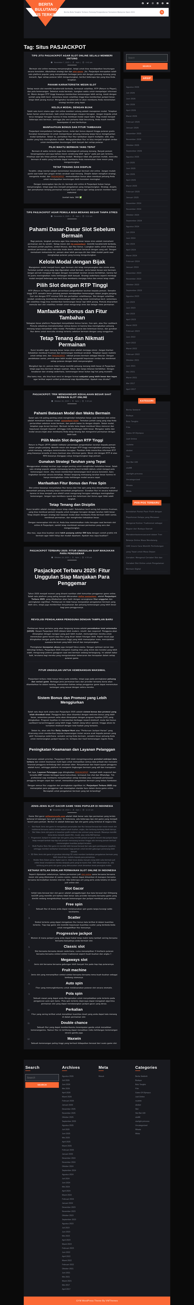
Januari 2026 (132, 128)
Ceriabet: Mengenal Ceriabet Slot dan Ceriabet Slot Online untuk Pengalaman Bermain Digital (145, 563)
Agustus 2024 (132, 226)
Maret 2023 (131, 325)
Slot (128, 456)
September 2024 (134, 221)
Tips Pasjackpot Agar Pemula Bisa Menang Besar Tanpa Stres (72, 212)
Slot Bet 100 (132, 462)
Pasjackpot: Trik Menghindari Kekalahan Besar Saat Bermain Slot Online (72, 396)
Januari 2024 (132, 267)
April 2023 (131, 319)
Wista (128, 491)
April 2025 (131, 180)
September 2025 (134, 151)
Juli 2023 (130, 302)
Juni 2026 (131, 99)
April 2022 (131, 343)
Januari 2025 (132, 197)
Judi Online (131, 439)
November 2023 (133, 279)
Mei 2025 (130, 174)
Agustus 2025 (132, 157)
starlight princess (134, 474)
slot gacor (78, 71)
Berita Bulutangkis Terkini (46, 9)
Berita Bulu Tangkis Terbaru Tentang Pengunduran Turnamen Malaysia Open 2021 (99, 12)
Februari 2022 (133, 354)
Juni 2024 (131, 238)
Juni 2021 (131, 366)
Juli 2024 (130, 232)
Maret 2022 (131, 348)
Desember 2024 (133, 203)
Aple (78, 62)
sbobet (129, 450)
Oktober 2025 (132, 145)
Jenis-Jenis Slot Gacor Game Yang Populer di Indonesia (72, 806)
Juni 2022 (131, 337)
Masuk (101, 1076)
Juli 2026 (130, 93)
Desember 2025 (133, 133)
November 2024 (133, 209)
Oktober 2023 (132, 285)
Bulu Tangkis (132, 421)
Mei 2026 (130, 104)
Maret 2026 (131, 116)
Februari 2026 (133, 122)
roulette (130, 445)
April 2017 (131, 389)
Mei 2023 (130, 314)
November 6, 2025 (62, 216)
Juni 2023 (131, 308)
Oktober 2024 (132, 215)
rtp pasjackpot (78, 244)
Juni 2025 (131, 168)
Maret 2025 (131, 186)
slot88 (129, 468)
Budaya (129, 415)
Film (128, 427)
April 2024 (131, 250)
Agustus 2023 (132, 296)
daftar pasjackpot (87, 596)
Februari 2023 (133, 331)
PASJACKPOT (57, 176)
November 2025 (133, 139)
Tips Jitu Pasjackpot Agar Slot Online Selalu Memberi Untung (72, 57)
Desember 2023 (133, 273)
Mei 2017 (130, 383)
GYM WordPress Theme (89, 1301)
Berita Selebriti (133, 410)
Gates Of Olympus (135, 433)
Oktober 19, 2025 (62, 557)
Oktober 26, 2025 (62, 401)
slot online (86, 874)
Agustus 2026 (132, 87)
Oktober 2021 (132, 360)
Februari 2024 (133, 261)
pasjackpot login (70, 421)
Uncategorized (133, 479)
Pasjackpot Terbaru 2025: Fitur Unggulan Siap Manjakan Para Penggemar (72, 552)
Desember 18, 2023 (61, 810)
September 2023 (134, 290)
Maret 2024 (131, 255)
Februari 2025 (133, 192)
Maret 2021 (131, 377)
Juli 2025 (130, 162)
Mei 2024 (130, 244)
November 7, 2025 (62, 62)
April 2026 (131, 110)
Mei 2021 (130, 372)
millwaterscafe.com (55, 816)
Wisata (129, 485)
